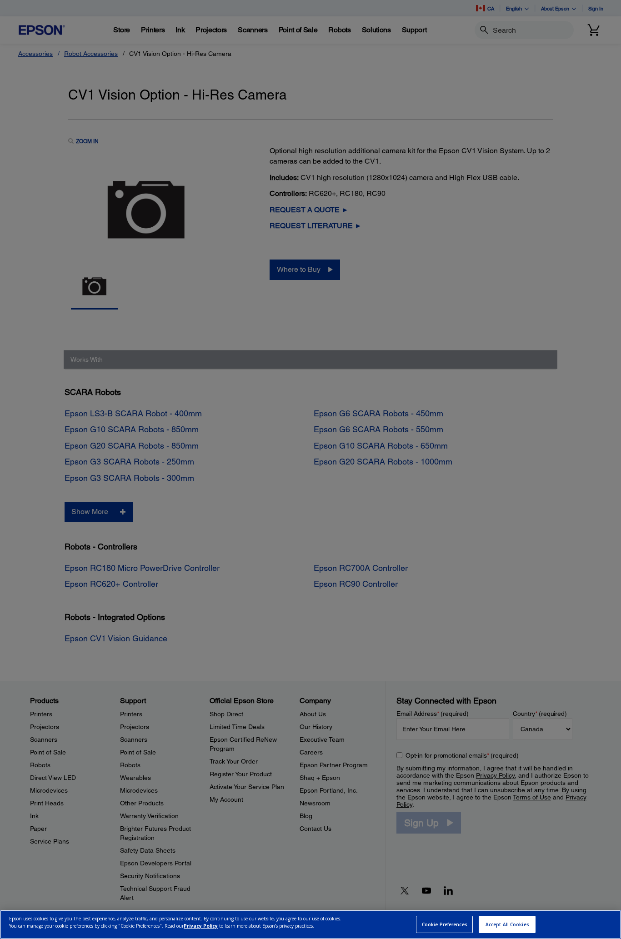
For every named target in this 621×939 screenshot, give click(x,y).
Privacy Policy (201, 926)
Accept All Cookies (507, 924)
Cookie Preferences (444, 924)
